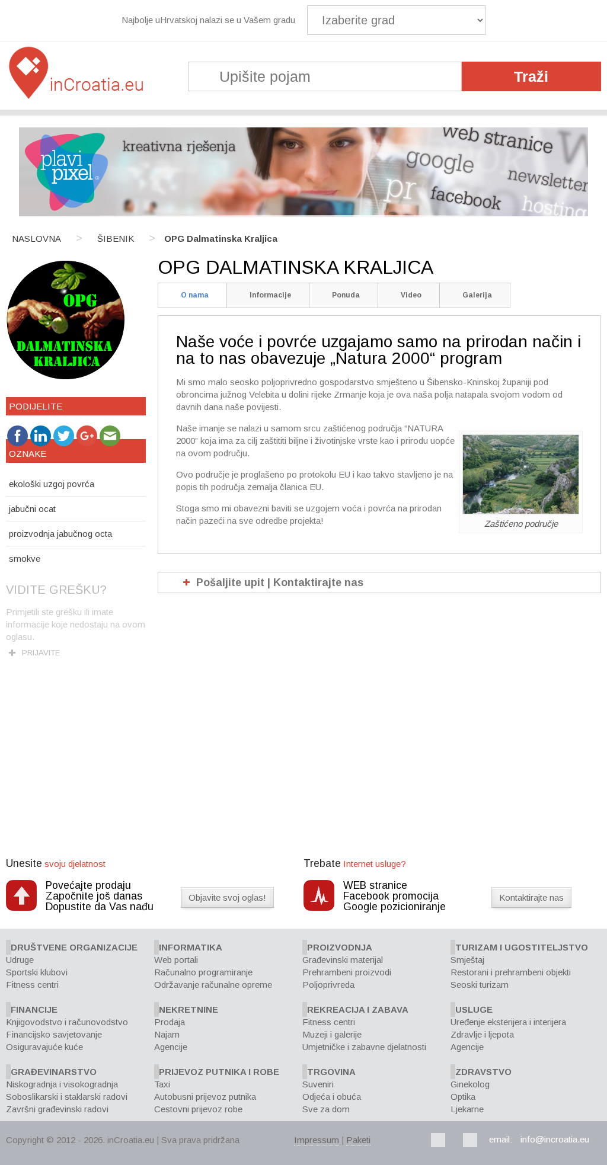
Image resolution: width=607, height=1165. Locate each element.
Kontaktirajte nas (531, 897)
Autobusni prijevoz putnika (205, 1097)
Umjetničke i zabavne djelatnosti (364, 1047)
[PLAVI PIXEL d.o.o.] (303, 213)
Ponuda (346, 295)
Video (411, 295)
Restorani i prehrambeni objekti (511, 972)
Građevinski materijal (342, 960)
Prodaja (169, 1022)
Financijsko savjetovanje (54, 1034)
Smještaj (467, 960)
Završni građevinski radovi (57, 1109)
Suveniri (318, 1084)
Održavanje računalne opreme (213, 985)
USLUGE (474, 1009)
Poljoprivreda (328, 985)
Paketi (358, 1140)
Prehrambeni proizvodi (346, 972)
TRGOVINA (331, 1072)
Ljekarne (467, 1109)
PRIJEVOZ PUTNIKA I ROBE (219, 1072)
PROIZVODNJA (339, 947)
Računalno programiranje (203, 972)
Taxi (162, 1084)
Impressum (316, 1140)
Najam (167, 1034)
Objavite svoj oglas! (227, 897)
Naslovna (36, 238)
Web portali (176, 960)
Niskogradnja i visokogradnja (62, 1084)
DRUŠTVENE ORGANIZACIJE (74, 947)
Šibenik (115, 238)
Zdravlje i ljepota (482, 1034)
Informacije (270, 295)
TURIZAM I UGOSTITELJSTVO (521, 947)
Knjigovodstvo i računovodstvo (67, 1022)
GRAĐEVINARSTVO (54, 1072)
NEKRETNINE (188, 1009)
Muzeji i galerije (332, 1034)
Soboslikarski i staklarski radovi (66, 1097)
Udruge (20, 960)
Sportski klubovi (37, 972)
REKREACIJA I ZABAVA (357, 1009)
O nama (195, 295)
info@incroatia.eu (554, 1139)
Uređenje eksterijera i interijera (508, 1022)
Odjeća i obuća (331, 1097)
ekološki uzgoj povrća (51, 484)
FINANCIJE (34, 1009)
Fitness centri (32, 985)
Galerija (477, 295)
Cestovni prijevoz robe (198, 1109)
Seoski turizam (480, 985)
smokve (24, 558)
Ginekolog (470, 1084)
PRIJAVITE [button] (41, 652)
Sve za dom (326, 1109)
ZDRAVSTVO (483, 1072)
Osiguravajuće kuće (44, 1047)
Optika (463, 1097)
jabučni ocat (32, 509)
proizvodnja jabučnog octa (60, 534)
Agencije (170, 1047)
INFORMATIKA (190, 947)
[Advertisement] (303, 769)
